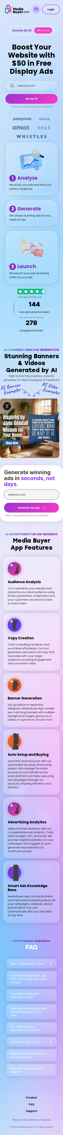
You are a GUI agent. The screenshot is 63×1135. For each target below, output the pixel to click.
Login (51, 9)
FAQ (31, 1104)
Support (31, 1111)
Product (31, 1098)
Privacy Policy (21, 1120)
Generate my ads (28, 507)
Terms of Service (40, 1120)
